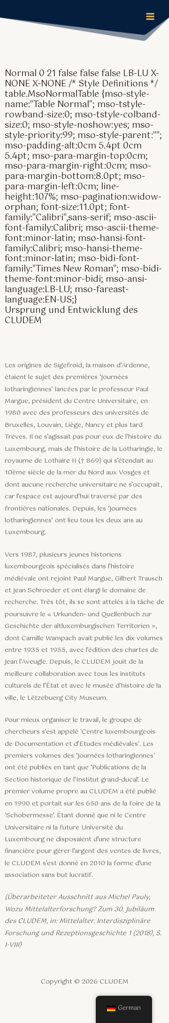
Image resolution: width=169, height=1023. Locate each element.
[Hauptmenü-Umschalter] (150, 16)
